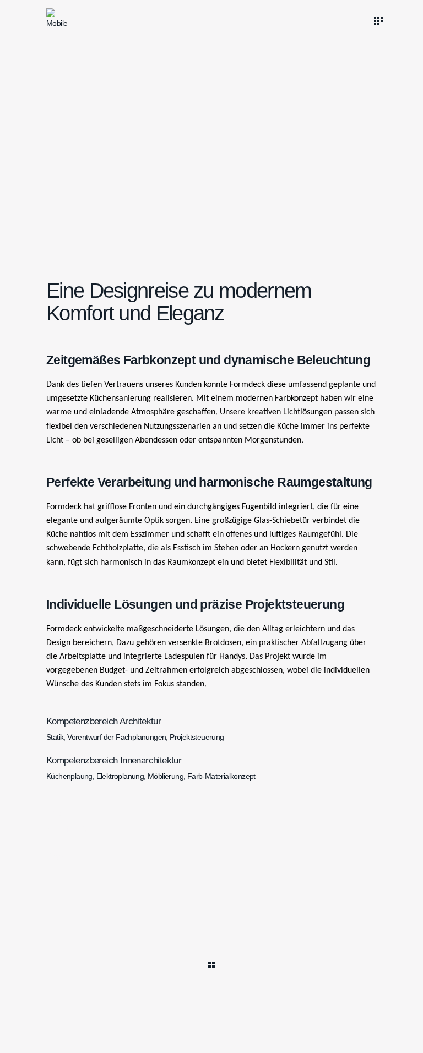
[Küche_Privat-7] (298, 90)
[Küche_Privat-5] (124, 208)
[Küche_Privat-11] (298, 178)
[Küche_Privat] (124, 90)
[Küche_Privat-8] (298, 120)
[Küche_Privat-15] (298, 238)
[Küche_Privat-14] (298, 208)
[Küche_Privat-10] (124, 120)
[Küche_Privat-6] (124, 238)
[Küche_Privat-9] (298, 149)
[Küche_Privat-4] (124, 178)
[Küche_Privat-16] (124, 60)
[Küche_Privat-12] (298, 60)
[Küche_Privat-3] (124, 149)
